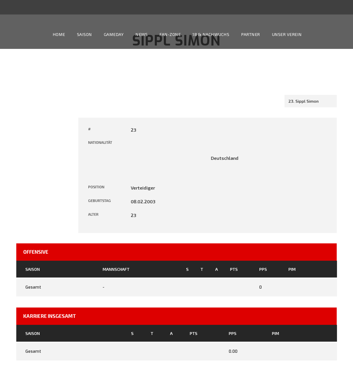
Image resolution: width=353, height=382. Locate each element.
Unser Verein (287, 34)
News (141, 34)
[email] (313, 7)
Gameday (114, 34)
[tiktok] (304, 7)
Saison (84, 34)
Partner (250, 34)
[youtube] (332, 7)
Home (59, 34)
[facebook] (323, 7)
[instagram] (342, 7)
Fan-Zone (170, 34)
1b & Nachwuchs (211, 34)
